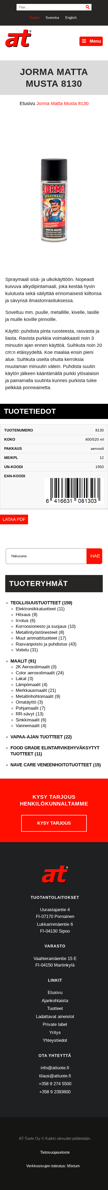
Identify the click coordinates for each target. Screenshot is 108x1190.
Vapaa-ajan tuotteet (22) (41, 736)
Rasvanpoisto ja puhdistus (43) (46, 644)
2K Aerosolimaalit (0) (36, 666)
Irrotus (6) (25, 620)
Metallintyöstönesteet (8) (40, 632)
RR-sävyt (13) (30, 713)
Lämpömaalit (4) (31, 684)
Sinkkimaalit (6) (31, 719)
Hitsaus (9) (26, 614)
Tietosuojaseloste (55, 1152)
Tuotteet (55, 1008)
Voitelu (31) (27, 649)
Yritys (55, 1032)
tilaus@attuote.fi (55, 1075)
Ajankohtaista (55, 1000)
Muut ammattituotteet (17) (41, 638)
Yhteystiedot (55, 1040)
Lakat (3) (24, 678)
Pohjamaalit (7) (30, 708)
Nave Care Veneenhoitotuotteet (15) (55, 764)
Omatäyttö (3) (29, 702)
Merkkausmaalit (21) (36, 690)
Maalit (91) (23, 661)
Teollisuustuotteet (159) (41, 602)
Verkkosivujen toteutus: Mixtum (53, 1166)
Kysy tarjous (54, 823)
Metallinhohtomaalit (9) (38, 696)
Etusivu (55, 992)
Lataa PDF (14, 519)
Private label (55, 1024)
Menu (95, 41)
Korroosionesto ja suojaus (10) (46, 626)
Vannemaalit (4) (31, 725)
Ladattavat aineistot (55, 1016)
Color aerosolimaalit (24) (40, 672)
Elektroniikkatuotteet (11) (40, 608)
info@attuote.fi (55, 1067)
